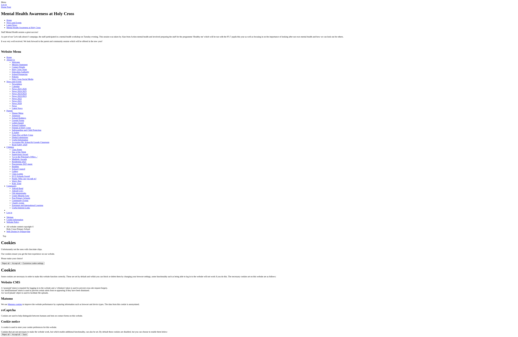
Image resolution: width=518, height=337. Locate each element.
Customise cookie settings (33, 263)
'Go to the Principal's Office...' (25, 157)
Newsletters (17, 84)
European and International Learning (27, 205)
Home (9, 20)
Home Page (6, 7)
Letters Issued (18, 123)
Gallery (15, 171)
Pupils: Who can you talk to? (24, 179)
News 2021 (17, 101)
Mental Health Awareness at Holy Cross (23, 27)
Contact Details (18, 67)
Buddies (15, 166)
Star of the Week (19, 152)
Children (10, 147)
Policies (15, 77)
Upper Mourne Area (20, 196)
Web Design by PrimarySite (18, 231)
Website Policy (12, 222)
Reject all (5, 263)
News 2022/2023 (19, 96)
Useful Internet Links (21, 208)
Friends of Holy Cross (21, 128)
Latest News (11, 25)
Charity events (18, 203)
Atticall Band (17, 188)
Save (25, 334)
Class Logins (17, 174)
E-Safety (15, 132)
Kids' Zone (16, 183)
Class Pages (17, 149)
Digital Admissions (20, 137)
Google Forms (18, 120)
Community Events (20, 200)
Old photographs (19, 193)
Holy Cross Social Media (22, 79)
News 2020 (17, 103)
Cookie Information (14, 220)
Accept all (16, 263)
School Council (18, 169)
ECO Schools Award (21, 176)
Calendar (16, 86)
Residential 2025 (19, 162)
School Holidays (19, 118)
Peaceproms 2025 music (22, 164)
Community (11, 186)
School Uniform (19, 125)
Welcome (16, 62)
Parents (9, 111)
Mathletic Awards (19, 159)
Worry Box (16, 181)
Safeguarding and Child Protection (26, 130)
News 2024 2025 (19, 91)
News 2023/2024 (19, 94)
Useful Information (20, 140)
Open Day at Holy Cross (22, 135)
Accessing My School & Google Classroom (30, 142)
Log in (4, 5)
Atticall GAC (17, 191)
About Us (10, 60)
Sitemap (9, 217)
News (14, 106)
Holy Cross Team (19, 69)
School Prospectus (20, 74)
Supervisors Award (20, 154)
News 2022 (17, 98)
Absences (16, 115)
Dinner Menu (17, 113)
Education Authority (20, 72)
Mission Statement (20, 64)
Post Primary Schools (21, 198)
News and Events (13, 23)
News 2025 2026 (19, 89)
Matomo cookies (15, 304)
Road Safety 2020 (19, 145)
